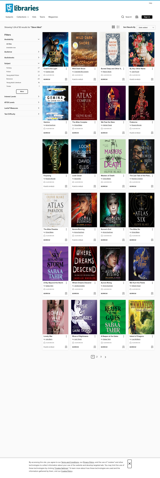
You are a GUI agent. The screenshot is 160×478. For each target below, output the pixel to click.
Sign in (147, 17)
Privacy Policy (88, 462)
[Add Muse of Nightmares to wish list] (94, 347)
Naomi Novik (107, 72)
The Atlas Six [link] (135, 229)
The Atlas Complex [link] (79, 122)
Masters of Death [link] (108, 176)
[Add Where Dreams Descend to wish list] (94, 293)
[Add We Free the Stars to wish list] (123, 133)
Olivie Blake (78, 125)
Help (150, 3)
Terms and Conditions (70, 462)
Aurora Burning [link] (78, 229)
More (22, 92)
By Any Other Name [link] (137, 69)
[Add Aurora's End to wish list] (123, 240)
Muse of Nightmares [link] (80, 336)
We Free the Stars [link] (108, 122)
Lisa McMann (136, 339)
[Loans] (136, 17)
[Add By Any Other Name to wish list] (152, 79)
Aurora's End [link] (106, 229)
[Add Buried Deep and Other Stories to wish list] (123, 79)
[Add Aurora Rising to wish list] (123, 293)
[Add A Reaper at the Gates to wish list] (123, 347)
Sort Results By (129, 27)
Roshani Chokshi (137, 179)
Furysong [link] (47, 176)
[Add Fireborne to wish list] (152, 133)
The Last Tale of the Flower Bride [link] (140, 176)
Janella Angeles (79, 286)
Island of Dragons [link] (137, 336)
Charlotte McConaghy (81, 72)
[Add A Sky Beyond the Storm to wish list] (66, 293)
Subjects (9, 17)
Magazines (53, 17)
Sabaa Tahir (49, 286)
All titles (9, 44)
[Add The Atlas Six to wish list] (152, 240)
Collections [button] (22, 17)
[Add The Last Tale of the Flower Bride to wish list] (152, 186)
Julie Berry (49, 339)
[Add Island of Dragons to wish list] (152, 347)
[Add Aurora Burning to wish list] (94, 240)
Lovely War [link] (48, 336)
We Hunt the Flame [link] (137, 283)
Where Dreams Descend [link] (81, 283)
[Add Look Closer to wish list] (94, 186)
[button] (126, 17)
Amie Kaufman (50, 125)
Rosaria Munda (136, 125)
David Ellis (77, 179)
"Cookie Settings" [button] (61, 468)
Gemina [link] (47, 122)
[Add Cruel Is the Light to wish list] (66, 79)
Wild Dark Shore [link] (78, 69)
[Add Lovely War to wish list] (66, 347)
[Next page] (105, 356)
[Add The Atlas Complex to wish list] (94, 133)
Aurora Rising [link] (106, 283)
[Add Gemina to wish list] (66, 133)
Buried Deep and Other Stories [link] (111, 69)
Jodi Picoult (135, 72)
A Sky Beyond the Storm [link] (53, 283)
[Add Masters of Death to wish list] (123, 186)
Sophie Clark (50, 72)
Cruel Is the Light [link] (50, 69)
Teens (42, 17)
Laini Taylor (78, 339)
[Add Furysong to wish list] (66, 186)
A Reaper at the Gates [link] (109, 336)
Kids (34, 17)
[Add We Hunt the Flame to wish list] (152, 293)
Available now (11, 48)
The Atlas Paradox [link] (51, 229)
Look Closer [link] (77, 176)
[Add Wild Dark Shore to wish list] (94, 79)
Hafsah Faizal (107, 125)
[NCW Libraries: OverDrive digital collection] (22, 8)
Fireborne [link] (133, 122)
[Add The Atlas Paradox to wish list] (66, 240)
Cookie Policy (66, 471)
